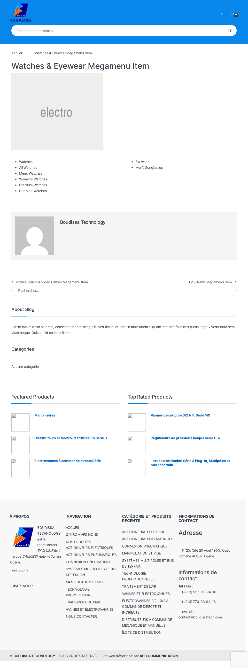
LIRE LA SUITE (20, 570)
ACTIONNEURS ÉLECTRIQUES (89, 548)
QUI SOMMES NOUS (82, 534)
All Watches (28, 167)
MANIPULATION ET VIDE (85, 582)
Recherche (230, 30)
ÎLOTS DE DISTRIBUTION (142, 632)
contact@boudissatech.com (200, 617)
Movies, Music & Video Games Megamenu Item (49, 282)
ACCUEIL (73, 527)
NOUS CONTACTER (81, 616)
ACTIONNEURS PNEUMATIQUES (91, 555)
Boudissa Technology (83, 222)
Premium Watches (33, 185)
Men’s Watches (30, 173)
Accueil (17, 53)
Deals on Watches (33, 191)
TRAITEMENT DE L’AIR (83, 602)
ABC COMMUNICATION (159, 656)
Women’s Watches (33, 179)
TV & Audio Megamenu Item (212, 282)
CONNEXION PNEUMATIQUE (88, 562)
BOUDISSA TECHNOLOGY (34, 656)
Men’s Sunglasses (149, 167)
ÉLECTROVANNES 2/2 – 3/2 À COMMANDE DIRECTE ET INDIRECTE (145, 606)
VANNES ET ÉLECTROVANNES (90, 609)
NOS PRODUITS (78, 542)
